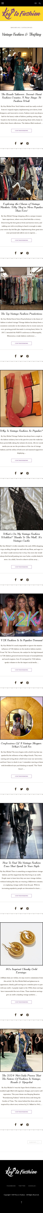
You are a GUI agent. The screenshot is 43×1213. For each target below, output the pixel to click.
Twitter (22, 1186)
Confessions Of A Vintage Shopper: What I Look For (21, 745)
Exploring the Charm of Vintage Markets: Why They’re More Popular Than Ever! (21, 207)
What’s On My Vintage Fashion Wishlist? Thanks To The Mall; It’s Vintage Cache (21, 537)
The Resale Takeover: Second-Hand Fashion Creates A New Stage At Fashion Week (21, 97)
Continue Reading (21, 130)
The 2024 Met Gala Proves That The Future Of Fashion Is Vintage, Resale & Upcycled (21, 1079)
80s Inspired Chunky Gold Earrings (21, 970)
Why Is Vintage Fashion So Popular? (21, 431)
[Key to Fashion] (22, 13)
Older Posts (32, 1142)
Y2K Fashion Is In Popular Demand (21, 640)
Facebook (11, 1186)
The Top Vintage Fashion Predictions (21, 313)
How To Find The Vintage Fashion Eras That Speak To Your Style (21, 864)
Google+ (32, 1186)
